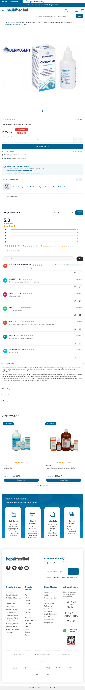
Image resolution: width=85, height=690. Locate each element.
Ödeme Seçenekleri (8, 389)
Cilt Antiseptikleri (68, 22)
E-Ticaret (36, 688)
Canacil (27, 600)
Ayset (27, 595)
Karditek (28, 612)
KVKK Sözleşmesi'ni (53, 577)
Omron (27, 626)
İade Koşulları (6, 401)
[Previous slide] (77, 179)
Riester (27, 629)
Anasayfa (7, 22)
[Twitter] (14, 568)
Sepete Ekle (42, 146)
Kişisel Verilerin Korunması (49, 610)
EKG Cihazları (11, 592)
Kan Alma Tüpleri (12, 621)
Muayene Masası (12, 615)
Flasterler (9, 632)
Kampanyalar (48, 622)
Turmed (28, 635)
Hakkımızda (48, 592)
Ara (79, 16)
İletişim (46, 595)
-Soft (31, 688)
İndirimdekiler (49, 620)
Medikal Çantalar (12, 624)
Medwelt (28, 618)
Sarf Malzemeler (18, 22)
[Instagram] (20, 568)
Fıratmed (28, 609)
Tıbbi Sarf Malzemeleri (34, 22)
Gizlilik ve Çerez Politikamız (49, 605)
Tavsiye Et (5, 395)
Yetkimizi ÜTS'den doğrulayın (23, 173)
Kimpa (6, 465)
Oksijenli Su (8, 468)
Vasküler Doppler (12, 609)
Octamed (28, 623)
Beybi (27, 598)
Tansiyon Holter (11, 626)
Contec (27, 603)
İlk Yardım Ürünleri (12, 618)
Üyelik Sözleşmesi (50, 614)
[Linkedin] (26, 568)
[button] (42, 111)
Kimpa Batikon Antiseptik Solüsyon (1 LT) (60, 468)
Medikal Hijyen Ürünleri (52, 22)
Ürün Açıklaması (7, 363)
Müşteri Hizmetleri (50, 598)
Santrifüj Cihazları (12, 595)
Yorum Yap (79, 212)
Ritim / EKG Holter (12, 629)
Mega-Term (29, 620)
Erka (26, 606)
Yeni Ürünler (48, 617)
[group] (42, 67)
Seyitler (27, 632)
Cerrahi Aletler (11, 604)
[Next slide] (80, 179)
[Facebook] (8, 568)
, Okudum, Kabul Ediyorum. (62, 577)
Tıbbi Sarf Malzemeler (14, 598)
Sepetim (47, 601)
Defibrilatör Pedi (11, 612)
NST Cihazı (10, 606)
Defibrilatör (10, 601)
